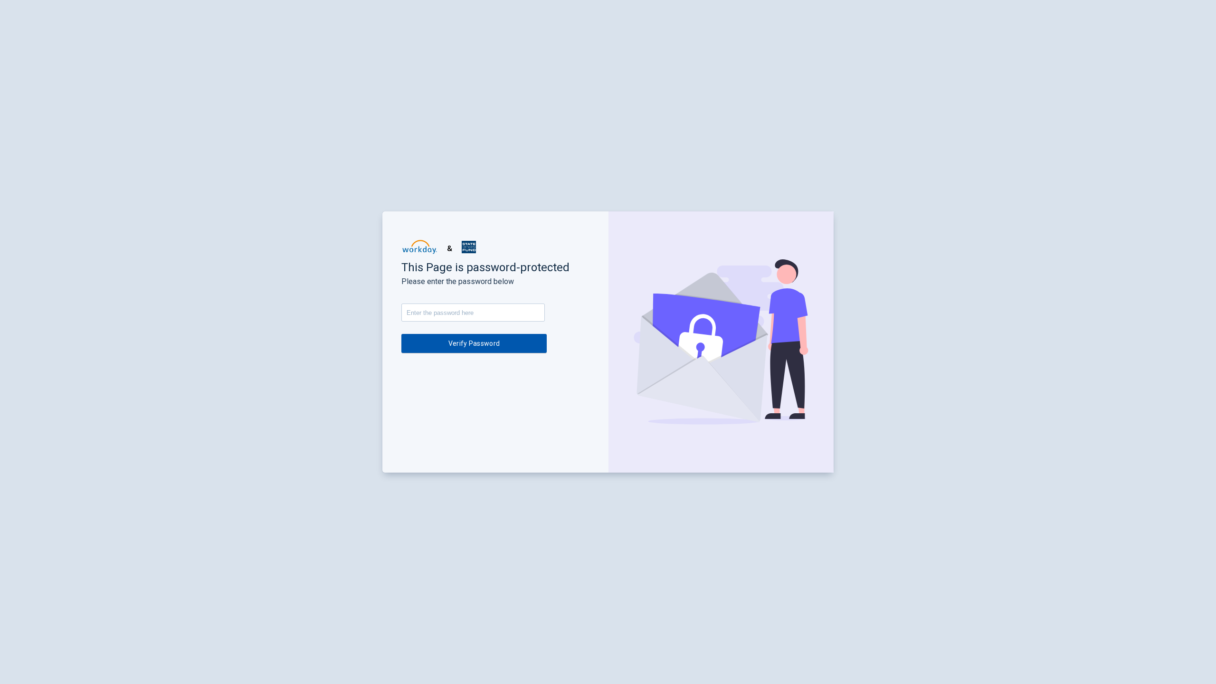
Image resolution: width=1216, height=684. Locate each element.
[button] (419, 247)
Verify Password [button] (474, 343)
